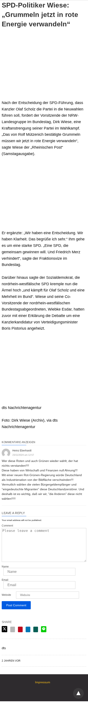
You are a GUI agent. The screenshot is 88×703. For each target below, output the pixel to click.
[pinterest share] (20, 629)
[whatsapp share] (35, 629)
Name (5, 566)
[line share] (43, 629)
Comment (7, 525)
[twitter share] (4, 629)
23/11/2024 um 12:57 (23, 455)
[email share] (12, 629)
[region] (44, 61)
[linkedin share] (28, 629)
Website (6, 595)
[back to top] (78, 693)
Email (5, 580)
